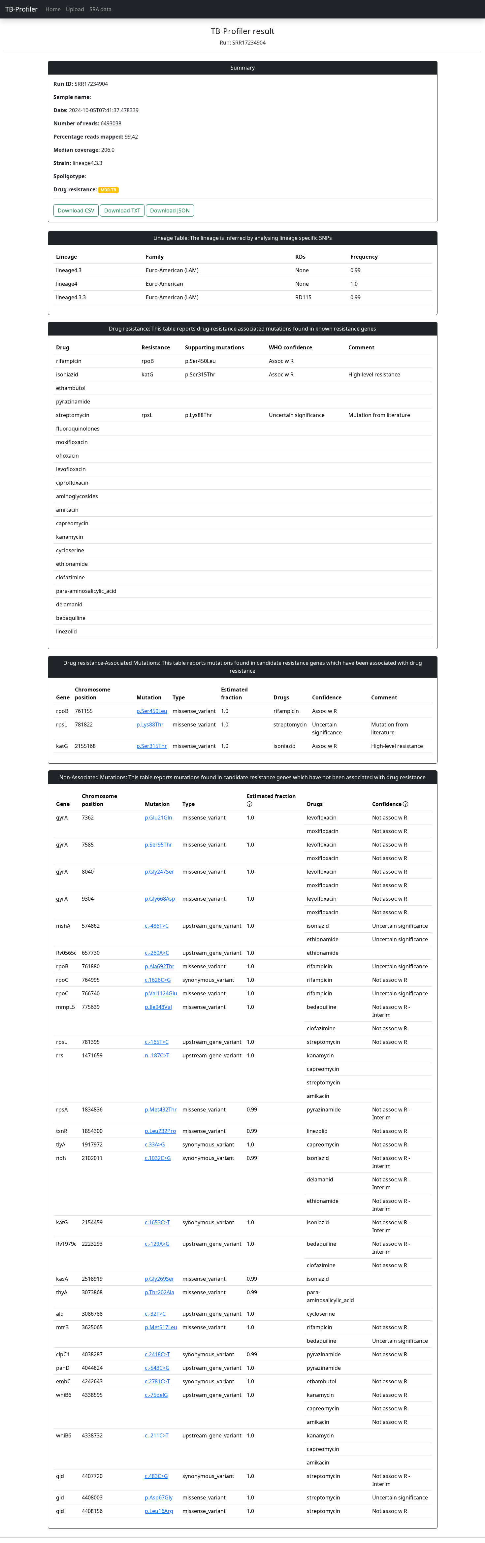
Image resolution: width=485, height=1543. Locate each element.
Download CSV (76, 210)
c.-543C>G (157, 1367)
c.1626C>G (158, 979)
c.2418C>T (157, 1354)
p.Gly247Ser (159, 871)
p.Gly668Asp (160, 898)
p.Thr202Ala (159, 1292)
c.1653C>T (157, 1222)
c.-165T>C (157, 1041)
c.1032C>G (158, 1158)
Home (53, 9)
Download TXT (122, 210)
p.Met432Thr (161, 1109)
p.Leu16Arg (159, 1511)
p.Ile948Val (158, 1007)
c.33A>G (155, 1144)
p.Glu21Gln (158, 817)
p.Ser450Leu (152, 711)
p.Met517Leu (161, 1327)
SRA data (100, 9)
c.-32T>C (155, 1313)
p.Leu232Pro (160, 1131)
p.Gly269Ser (159, 1278)
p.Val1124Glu (161, 993)
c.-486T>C (157, 925)
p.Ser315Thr (152, 746)
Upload (75, 9)
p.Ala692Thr (160, 966)
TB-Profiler (21, 9)
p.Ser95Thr (158, 844)
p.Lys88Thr (150, 724)
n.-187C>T (157, 1055)
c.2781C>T (157, 1381)
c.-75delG (156, 1394)
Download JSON (170, 210)
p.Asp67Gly (159, 1497)
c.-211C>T (157, 1435)
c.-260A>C (157, 952)
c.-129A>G (157, 1243)
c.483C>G (156, 1476)
